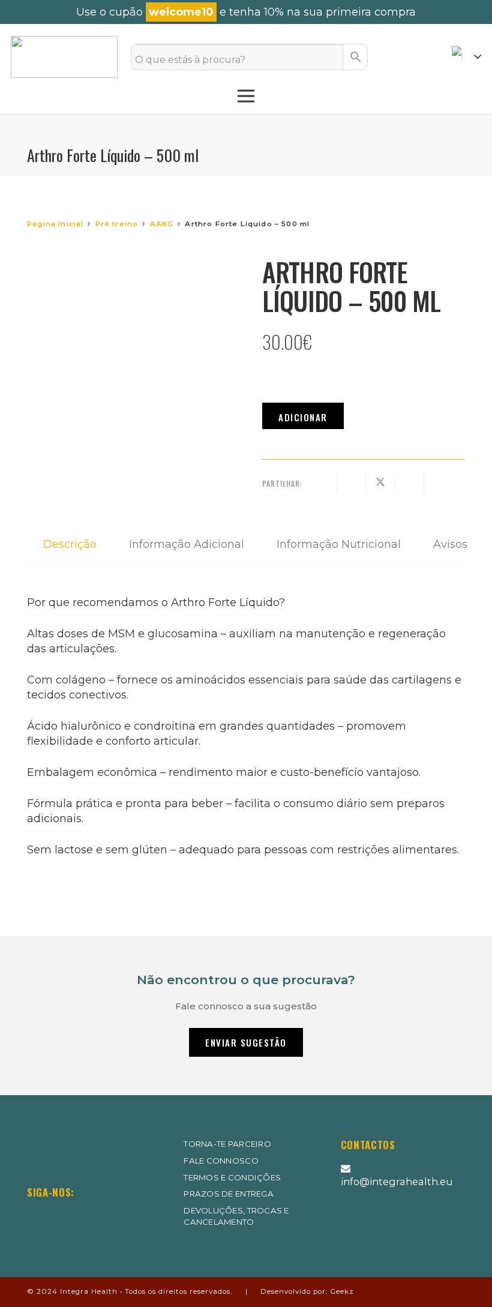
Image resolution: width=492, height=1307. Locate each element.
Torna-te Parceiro (227, 1144)
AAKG (162, 224)
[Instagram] (35, 1217)
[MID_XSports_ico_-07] (369, 1226)
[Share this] (352, 483)
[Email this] (322, 483)
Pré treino (117, 224)
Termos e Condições (232, 1177)
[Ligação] (395, 57)
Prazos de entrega (229, 1193)
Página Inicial (55, 224)
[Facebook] (68, 1216)
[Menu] (246, 96)
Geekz (342, 1291)
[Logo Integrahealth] (64, 57)
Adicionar (303, 417)
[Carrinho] (424, 57)
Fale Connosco (221, 1160)
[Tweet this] (380, 483)
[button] (466, 57)
